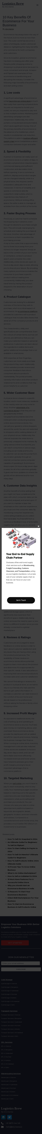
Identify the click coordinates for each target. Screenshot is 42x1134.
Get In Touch (21, 600)
